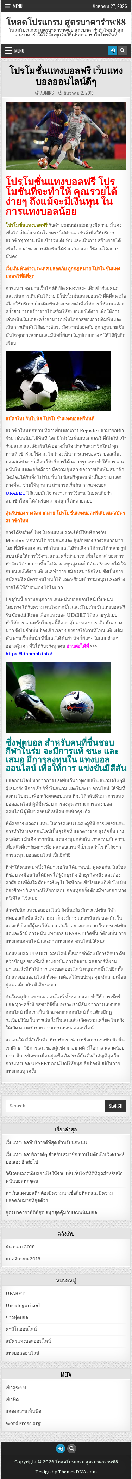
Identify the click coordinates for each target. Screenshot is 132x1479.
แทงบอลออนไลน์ (22, 1353)
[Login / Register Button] (112, 50)
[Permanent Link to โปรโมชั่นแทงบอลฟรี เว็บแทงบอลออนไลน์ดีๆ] (66, 136)
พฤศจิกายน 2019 (23, 1258)
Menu (18, 6)
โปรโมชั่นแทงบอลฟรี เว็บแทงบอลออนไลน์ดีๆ (66, 75)
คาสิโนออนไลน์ (21, 1329)
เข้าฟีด (12, 1399)
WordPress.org (23, 1423)
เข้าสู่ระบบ (16, 1387)
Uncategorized (23, 1305)
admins (47, 93)
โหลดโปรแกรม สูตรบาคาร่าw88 (66, 21)
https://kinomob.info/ (29, 654)
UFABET (15, 1293)
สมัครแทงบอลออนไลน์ (28, 1341)
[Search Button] (122, 50)
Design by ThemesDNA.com (66, 1471)
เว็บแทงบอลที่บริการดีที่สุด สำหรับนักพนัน (46, 1142)
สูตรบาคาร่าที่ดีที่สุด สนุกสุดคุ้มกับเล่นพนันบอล (51, 1212)
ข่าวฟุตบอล (17, 1317)
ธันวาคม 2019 (20, 1246)
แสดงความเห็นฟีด (23, 1411)
